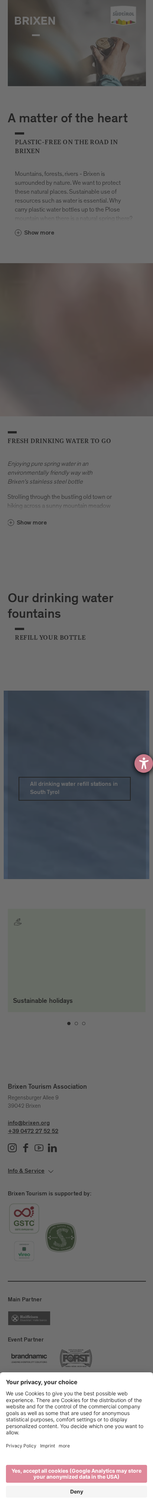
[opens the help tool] (143, 763)
